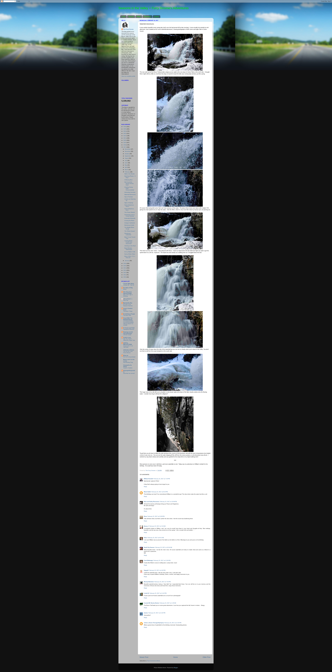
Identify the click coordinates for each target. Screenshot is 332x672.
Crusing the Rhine (129, 220)
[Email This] (166, 470)
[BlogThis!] (168, 470)
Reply (145, 486)
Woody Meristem (149, 581)
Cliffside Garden (127, 334)
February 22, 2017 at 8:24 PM (159, 491)
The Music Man (127, 315)
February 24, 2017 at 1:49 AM (168, 603)
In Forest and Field (128, 328)
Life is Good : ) (127, 299)
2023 (124, 133)
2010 (124, 277)
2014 (124, 268)
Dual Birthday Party (128, 362)
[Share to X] (169, 470)
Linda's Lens (127, 337)
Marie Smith (147, 491)
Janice (146, 613)
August (127, 158)
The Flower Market (129, 212)
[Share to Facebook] (171, 470)
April (126, 167)
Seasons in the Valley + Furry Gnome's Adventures (153, 8)
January (127, 260)
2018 (124, 145)
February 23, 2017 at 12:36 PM (161, 560)
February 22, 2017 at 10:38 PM (156, 516)
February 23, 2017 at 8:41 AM (155, 537)
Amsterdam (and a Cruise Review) (129, 215)
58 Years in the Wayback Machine (128, 305)
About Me (131, 16)
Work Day (125, 300)
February (127, 172)
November (128, 151)
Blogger (176, 667)
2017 (124, 147)
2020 (124, 140)
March (127, 169)
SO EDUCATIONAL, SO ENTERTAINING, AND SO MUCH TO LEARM (128, 323)
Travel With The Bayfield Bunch (127, 318)
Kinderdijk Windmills (129, 218)
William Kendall (148, 478)
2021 (124, 138)
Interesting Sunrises (129, 192)
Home (123, 16)
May (126, 165)
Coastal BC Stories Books (151, 603)
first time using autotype (129, 357)
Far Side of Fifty (128, 287)
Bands (124, 289)
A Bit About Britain (128, 350)
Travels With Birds (128, 283)
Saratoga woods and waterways (128, 332)
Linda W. (146, 593)
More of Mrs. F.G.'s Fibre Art (129, 257)
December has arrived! (129, 373)
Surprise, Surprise (127, 368)
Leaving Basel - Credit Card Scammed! (128, 242)
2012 (124, 272)
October (127, 153)
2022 (124, 135)
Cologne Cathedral (129, 223)
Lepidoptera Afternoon (128, 329)
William (139, 16)
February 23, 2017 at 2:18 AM (157, 526)
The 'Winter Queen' (129, 231)
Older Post (207, 657)
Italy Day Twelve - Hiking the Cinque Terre (129, 339)
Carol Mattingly (148, 560)
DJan (145, 537)
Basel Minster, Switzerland (128, 248)
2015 (124, 265)
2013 (124, 270)
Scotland (156, 16)
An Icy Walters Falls (129, 251)
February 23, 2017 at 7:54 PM (162, 581)
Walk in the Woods (129, 174)
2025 (124, 129)
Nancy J (146, 526)
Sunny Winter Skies (129, 254)
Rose (145, 516)
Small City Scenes (149, 547)
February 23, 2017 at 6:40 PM (157, 570)
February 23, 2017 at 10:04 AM (163, 547)
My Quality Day (127, 303)
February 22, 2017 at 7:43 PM (161, 478)
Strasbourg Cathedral (127, 234)
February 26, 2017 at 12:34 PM (172, 622)
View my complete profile (128, 76)
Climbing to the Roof (130, 245)
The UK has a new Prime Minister (128, 352)
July (126, 160)
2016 (124, 263)
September (128, 156)
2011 (124, 274)
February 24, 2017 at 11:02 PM (156, 613)
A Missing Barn (128, 179)
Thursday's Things (127, 311)
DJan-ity (125, 355)
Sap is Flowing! (128, 196)
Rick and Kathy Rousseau (151, 501)
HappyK (146, 570)
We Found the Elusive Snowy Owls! (129, 183)
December (128, 149)
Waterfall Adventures (130, 194)
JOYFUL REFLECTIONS (127, 343)
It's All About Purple (129, 314)
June (126, 162)
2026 (124, 126)
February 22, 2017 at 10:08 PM (168, 501)
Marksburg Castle (129, 225)
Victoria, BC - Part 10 (128, 285)
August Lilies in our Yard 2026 (128, 346)
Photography (147, 16)
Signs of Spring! (128, 202)
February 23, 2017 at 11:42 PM (158, 593)
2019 (124, 142)
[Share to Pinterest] (173, 470)
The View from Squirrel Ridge (127, 292)
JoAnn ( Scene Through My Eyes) (154, 622)
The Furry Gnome (128, 29)
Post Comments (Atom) (153, 660)
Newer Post (144, 657)
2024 (124, 131)
